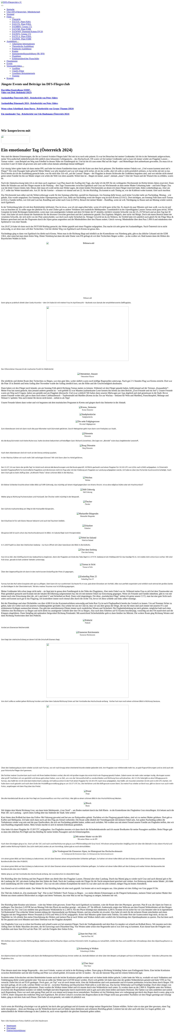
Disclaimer (11, 1028)
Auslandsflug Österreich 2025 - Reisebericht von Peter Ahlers (29, 98)
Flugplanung (12, 61)
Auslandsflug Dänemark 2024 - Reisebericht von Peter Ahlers (29, 103)
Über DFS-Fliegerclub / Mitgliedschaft (23, 12)
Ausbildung (12, 41)
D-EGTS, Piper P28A (21, 24)
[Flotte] (13, 17)
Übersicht (16, 19)
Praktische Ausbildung (21, 49)
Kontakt (10, 78)
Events (9, 63)
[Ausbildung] (18, 42)
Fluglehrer (16, 56)
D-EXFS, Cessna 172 (21, 34)
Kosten (15, 51)
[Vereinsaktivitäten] (23, 66)
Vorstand (10, 14)
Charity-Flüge (18, 71)
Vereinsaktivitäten (14, 66)
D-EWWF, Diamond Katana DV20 (27, 31)
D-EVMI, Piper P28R (21, 29)
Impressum (11, 1025)
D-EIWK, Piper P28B (21, 39)
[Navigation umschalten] (2, 5)
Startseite (10, 9)
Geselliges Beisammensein (23, 73)
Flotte (9, 17)
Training (15, 76)
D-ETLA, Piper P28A (21, 36)
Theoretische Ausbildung (23, 46)
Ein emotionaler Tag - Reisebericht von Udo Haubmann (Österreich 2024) (35, 114)
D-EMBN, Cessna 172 (22, 26)
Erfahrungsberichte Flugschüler (25, 58)
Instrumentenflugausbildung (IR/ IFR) (28, 53)
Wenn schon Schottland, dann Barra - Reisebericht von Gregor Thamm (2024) (37, 108)
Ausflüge (16, 68)
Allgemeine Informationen (23, 44)
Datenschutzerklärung (16, 1030)
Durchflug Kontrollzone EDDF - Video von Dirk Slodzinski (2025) (16, 91)
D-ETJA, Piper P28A (21, 22)
